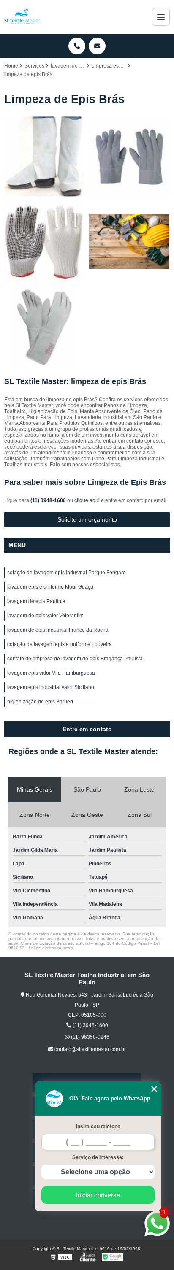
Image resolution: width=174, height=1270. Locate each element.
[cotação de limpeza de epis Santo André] (129, 241)
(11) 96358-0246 (89, 1037)
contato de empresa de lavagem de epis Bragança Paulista (75, 659)
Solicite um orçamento (87, 519)
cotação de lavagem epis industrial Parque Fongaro (66, 573)
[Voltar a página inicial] (22, 16)
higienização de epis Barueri (40, 702)
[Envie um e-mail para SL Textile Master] (97, 46)
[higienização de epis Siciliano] (44, 156)
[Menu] (161, 16)
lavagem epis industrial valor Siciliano (50, 687)
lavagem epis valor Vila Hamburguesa (51, 673)
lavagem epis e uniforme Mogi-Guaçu (50, 587)
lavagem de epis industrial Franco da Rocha (58, 630)
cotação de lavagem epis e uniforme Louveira (59, 644)
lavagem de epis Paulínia (36, 601)
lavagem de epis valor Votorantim (45, 616)
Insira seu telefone (98, 1126)
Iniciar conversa (98, 1195)
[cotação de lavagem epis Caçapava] (129, 156)
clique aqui (87, 500)
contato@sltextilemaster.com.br (89, 1049)
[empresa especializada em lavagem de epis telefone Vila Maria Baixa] (44, 326)
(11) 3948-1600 (48, 500)
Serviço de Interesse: (98, 1157)
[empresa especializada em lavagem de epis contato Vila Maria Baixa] (44, 241)
